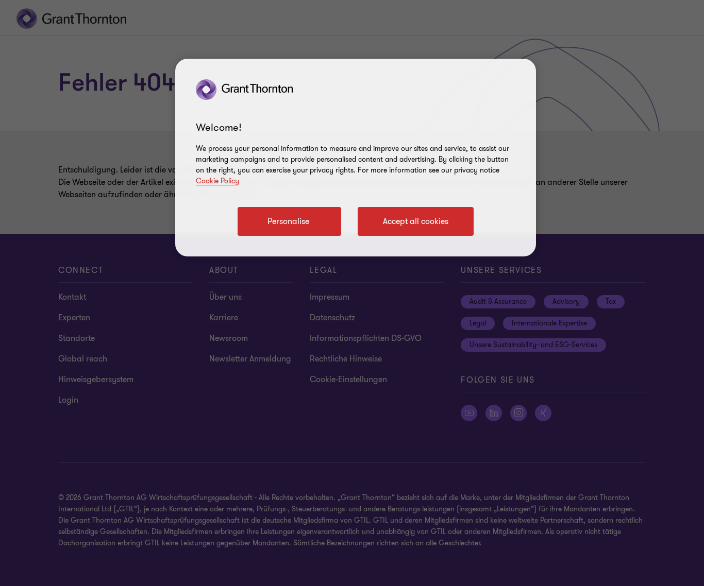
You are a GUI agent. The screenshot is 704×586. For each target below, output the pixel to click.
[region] (355, 157)
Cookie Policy (217, 181)
